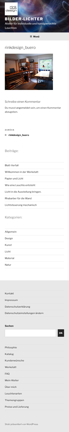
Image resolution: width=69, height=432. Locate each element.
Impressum (11, 300)
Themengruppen (14, 400)
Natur (8, 264)
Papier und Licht (14, 178)
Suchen (9, 325)
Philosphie (11, 347)
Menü (36, 36)
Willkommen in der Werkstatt (21, 172)
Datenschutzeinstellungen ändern (24, 313)
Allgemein (11, 231)
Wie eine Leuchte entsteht (20, 185)
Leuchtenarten (13, 393)
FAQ (7, 373)
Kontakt (9, 293)
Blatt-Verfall (12, 165)
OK (61, 333)
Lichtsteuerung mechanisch (21, 205)
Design (9, 238)
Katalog (9, 354)
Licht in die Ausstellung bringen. (23, 191)
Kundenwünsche (14, 360)
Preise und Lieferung (17, 406)
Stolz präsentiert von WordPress (21, 424)
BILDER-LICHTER (24, 19)
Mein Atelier (12, 380)
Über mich (11, 387)
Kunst (8, 245)
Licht (8, 251)
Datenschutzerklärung (17, 306)
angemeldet (23, 107)
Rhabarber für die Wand (18, 198)
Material (9, 258)
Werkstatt (10, 367)
